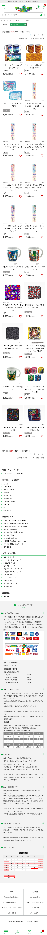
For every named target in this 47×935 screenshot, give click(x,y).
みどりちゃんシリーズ (11, 575)
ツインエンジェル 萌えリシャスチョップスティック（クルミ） (34, 147)
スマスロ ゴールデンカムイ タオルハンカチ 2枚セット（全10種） (35, 389)
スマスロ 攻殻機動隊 (10, 529)
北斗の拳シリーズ (9, 566)
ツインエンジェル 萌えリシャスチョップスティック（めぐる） (13, 187)
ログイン (38, 8)
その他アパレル (9, 495)
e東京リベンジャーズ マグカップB (35, 268)
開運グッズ (7, 510)
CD (4, 507)
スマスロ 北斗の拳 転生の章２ (14, 532)
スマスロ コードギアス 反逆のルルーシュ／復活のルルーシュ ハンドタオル (34, 348)
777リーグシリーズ (10, 578)
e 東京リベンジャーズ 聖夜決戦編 (15, 520)
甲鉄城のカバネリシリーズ (12, 572)
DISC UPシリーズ (9, 563)
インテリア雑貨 (9, 490)
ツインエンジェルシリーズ (12, 560)
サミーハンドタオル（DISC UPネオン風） (34, 428)
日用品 (6, 484)
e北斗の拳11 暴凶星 (10, 538)
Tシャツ (6, 492)
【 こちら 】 (24, 764)
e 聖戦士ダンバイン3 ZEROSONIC (15, 541)
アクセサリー (8, 498)
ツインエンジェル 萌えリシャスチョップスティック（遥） (34, 106)
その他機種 (7, 547)
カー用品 (6, 504)
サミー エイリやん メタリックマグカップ (13, 66)
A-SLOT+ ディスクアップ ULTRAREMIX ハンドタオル (13, 307)
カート (44, 7)
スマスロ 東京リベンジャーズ (13, 544)
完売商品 (6, 597)
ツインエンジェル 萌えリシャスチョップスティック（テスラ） (13, 228)
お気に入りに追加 (20, 74)
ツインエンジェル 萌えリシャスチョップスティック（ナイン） (34, 228)
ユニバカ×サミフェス (11, 583)
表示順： (6, 24)
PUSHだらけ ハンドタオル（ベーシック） (34, 306)
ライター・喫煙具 (9, 501)
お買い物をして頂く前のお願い (14, 474)
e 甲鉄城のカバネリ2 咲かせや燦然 (15, 526)
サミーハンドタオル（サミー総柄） (13, 428)
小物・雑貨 (7, 487)
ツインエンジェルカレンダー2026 (13, 104)
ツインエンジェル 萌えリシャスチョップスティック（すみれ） (34, 187)
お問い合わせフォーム (10, 758)
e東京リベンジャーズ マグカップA (13, 268)
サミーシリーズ (9, 557)
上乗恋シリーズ (9, 580)
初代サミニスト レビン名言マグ (13, 387)
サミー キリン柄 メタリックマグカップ (34, 66)
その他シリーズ (9, 586)
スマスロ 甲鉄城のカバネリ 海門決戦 (16, 523)
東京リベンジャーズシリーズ (13, 569)
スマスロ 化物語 (9, 535)
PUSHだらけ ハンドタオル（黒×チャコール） (13, 346)
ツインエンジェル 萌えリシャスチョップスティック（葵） (13, 147)
